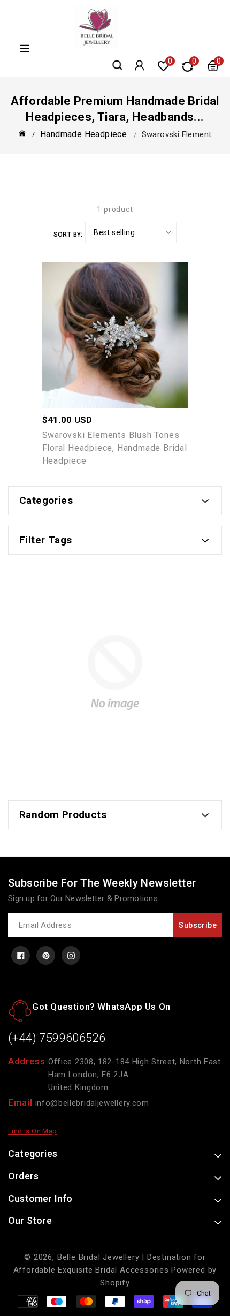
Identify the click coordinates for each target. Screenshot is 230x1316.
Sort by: (68, 234)
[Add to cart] (138, 330)
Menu (23, 48)
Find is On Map (32, 1131)
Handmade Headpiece (83, 134)
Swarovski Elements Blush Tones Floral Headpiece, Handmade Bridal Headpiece (114, 448)
